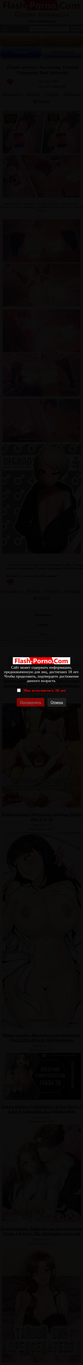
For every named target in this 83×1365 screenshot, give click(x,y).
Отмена (57, 702)
